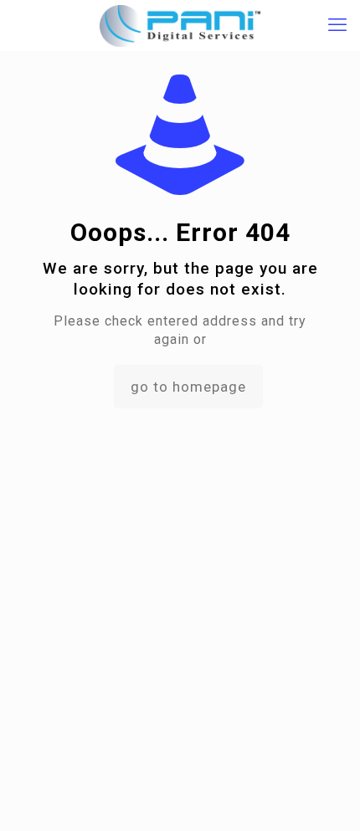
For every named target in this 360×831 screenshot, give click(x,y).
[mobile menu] (337, 25)
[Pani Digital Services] (180, 25)
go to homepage (188, 386)
